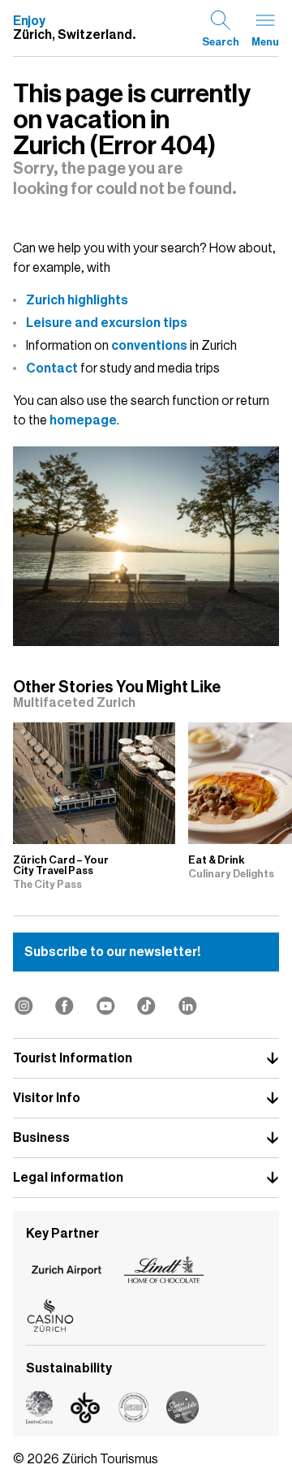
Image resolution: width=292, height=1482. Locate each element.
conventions (149, 345)
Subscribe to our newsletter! (112, 952)
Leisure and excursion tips (106, 323)
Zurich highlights (77, 300)
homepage (83, 420)
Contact (52, 368)
